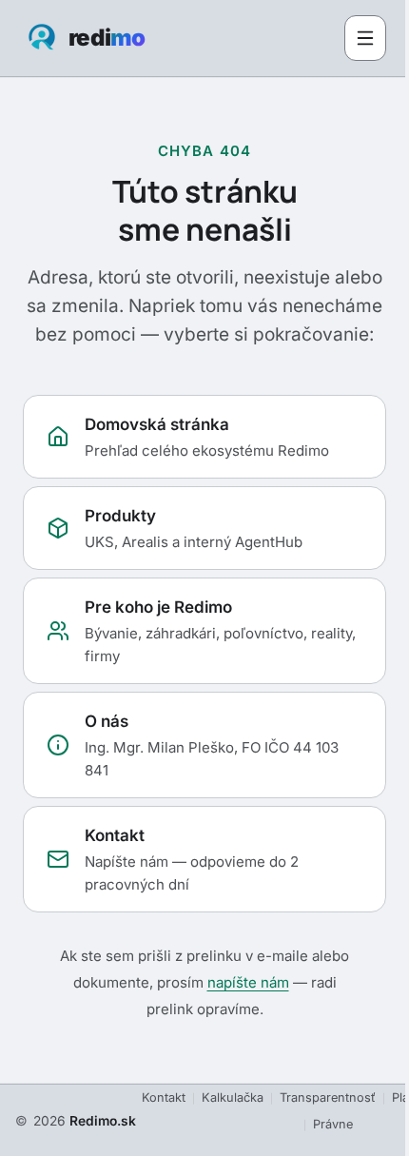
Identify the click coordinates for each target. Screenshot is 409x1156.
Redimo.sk (102, 1120)
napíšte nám (248, 982)
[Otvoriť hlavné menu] (365, 38)
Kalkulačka (232, 1097)
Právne (333, 1124)
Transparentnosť (328, 1097)
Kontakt (163, 1097)
